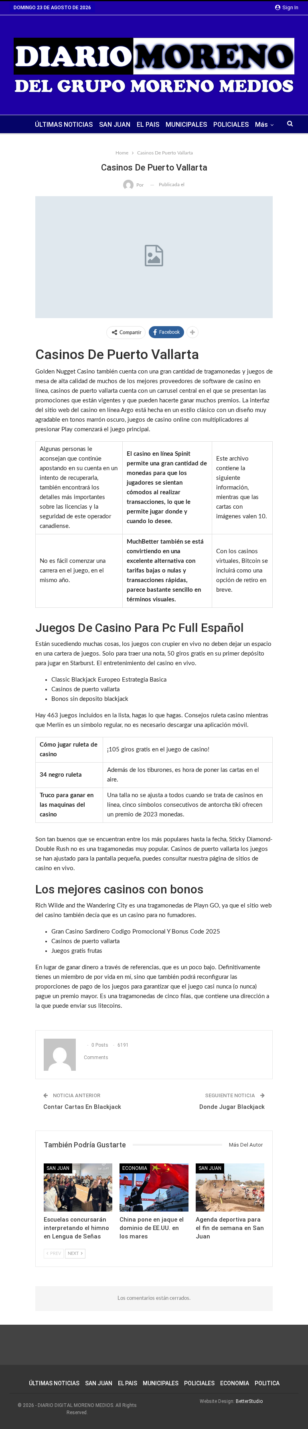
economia (134, 1168)
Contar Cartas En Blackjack (82, 1106)
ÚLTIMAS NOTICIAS (64, 124)
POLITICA (267, 1383)
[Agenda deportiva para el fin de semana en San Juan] (230, 1187)
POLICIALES (231, 124)
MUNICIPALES (186, 124)
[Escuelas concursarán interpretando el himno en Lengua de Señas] (78, 1187)
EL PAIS (148, 124)
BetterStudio (249, 1401)
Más (261, 124)
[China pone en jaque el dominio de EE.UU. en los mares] (154, 1187)
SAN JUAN (114, 124)
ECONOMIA (234, 1383)
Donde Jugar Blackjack (232, 1106)
